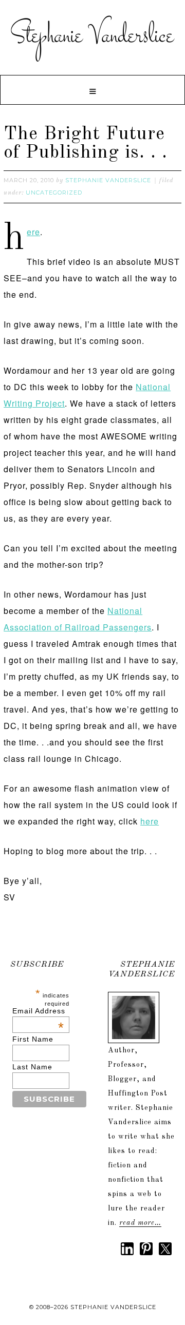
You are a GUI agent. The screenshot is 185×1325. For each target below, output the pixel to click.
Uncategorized (54, 192)
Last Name (32, 1067)
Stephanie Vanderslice (92, 36)
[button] (92, 90)
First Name (32, 1039)
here (33, 232)
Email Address (38, 1011)
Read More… (140, 1222)
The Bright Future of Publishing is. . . (86, 143)
